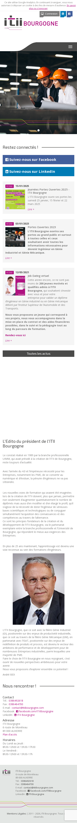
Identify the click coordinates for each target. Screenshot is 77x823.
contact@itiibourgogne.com (28, 707)
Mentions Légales (16, 813)
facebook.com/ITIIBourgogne (35, 711)
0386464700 (16, 704)
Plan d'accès (10, 734)
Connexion (50, 13)
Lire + (31, 209)
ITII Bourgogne (25, 715)
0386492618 (16, 700)
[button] (6, 92)
